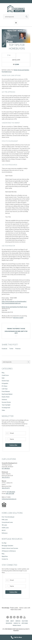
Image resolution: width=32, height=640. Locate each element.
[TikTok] (21, 617)
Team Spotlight (6, 405)
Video (3, 410)
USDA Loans (5, 527)
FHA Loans (5, 519)
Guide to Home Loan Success (10, 548)
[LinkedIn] (17, 617)
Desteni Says (5, 380)
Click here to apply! (18, 317)
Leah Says (5, 389)
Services (17, 621)
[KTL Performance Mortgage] (16, 8)
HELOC (4, 530)
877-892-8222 (11, 491)
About (12, 621)
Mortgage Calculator (7, 545)
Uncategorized (6, 407)
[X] (11, 617)
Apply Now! (25, 623)
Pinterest (18, 348)
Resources (9, 623)
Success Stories (6, 402)
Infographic (5, 383)
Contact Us (5, 559)
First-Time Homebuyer (8, 517)
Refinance (4, 533)
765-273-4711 (6, 477)
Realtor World (5, 397)
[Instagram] (14, 617)
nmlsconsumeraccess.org (9, 499)
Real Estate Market (7, 394)
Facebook (4, 348)
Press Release (6, 391)
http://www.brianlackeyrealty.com (11, 303)
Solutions (4, 399)
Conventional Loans (7, 522)
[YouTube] (24, 617)
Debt (3, 378)
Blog (3, 372)
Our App (4, 543)
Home (7, 621)
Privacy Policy (17, 625)
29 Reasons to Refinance (9, 551)
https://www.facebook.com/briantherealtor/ (14, 301)
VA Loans (4, 525)
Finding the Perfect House (16, 328)
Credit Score (5, 375)
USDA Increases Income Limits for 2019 (16, 332)
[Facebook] (7, 617)
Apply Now (5, 556)
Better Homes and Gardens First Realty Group (14, 307)
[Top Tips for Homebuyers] (16, 36)
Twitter (11, 348)
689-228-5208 (10, 493)
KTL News (4, 386)
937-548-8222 (6, 468)
